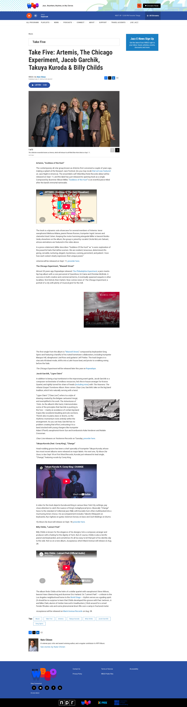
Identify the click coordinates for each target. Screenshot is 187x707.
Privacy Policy (77, 674)
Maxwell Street (72, 352)
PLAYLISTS (45, 22)
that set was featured (101, 171)
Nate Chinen (41, 77)
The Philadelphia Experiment (85, 271)
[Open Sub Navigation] (51, 22)
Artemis (61, 619)
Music (31, 34)
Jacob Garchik (103, 619)
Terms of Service (107, 669)
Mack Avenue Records (72, 611)
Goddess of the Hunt (78, 180)
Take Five (39, 42)
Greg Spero (39, 624)
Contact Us (76, 669)
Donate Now (152, 6)
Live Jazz (134, 22)
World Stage (75, 597)
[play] (29, 15)
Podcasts (67, 22)
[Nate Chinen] (33, 644)
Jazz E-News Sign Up (142, 38)
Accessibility (134, 669)
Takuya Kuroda (74, 619)
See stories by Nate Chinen (52, 646)
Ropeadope (91, 368)
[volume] (35, 15)
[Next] (117, 150)
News (56, 22)
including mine (82, 384)
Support (103, 22)
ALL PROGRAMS (32, 22)
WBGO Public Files (107, 674)
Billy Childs (89, 619)
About (91, 22)
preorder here (73, 261)
